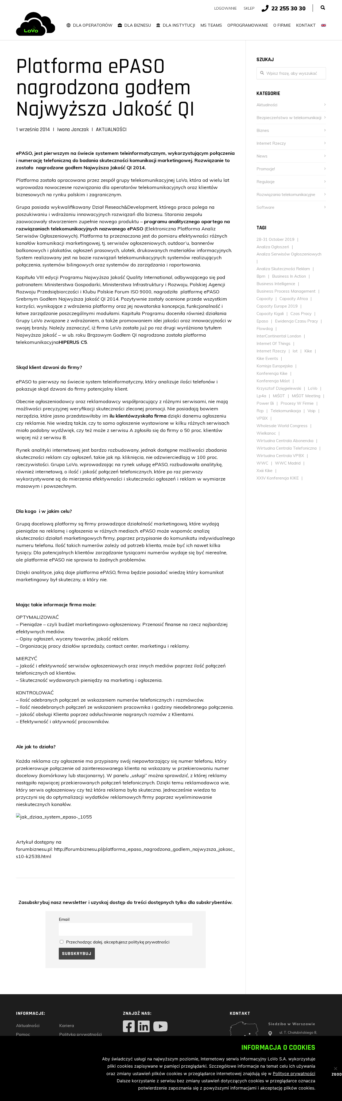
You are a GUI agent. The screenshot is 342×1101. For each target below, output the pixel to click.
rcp (260, 410)
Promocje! (265, 168)
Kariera (66, 1025)
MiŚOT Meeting (306, 395)
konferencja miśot (273, 380)
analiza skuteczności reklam (283, 268)
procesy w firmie (297, 403)
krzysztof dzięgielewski (278, 388)
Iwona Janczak (73, 129)
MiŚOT (279, 395)
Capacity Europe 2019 (277, 306)
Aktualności (111, 129)
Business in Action (289, 276)
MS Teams (211, 25)
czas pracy (301, 313)
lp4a (261, 395)
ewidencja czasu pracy (296, 321)
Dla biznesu (137, 25)
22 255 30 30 (288, 8)
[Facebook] (129, 1027)
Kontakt (306, 25)
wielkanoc (266, 433)
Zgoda (333, 1074)
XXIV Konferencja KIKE (277, 478)
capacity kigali (270, 313)
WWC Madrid (288, 463)
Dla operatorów (92, 25)
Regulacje (265, 181)
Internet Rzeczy (271, 143)
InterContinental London (278, 336)
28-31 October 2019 (275, 239)
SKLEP (249, 8)
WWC (262, 463)
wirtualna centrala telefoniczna (286, 448)
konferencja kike (271, 373)
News (261, 156)
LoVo (312, 388)
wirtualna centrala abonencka (284, 440)
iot (295, 350)
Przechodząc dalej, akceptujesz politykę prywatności (117, 942)
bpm (260, 276)
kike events (267, 358)
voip (312, 410)
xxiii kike (264, 470)
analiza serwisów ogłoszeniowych (288, 254)
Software (265, 207)
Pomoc (23, 1034)
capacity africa (293, 298)
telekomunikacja (285, 410)
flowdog (264, 328)
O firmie (282, 25)
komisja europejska (274, 365)
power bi (265, 403)
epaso (262, 321)
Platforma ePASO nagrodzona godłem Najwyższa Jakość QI (105, 88)
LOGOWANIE (225, 8)
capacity (264, 298)
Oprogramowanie (247, 25)
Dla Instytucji (179, 25)
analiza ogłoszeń (272, 246)
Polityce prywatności (294, 1073)
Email (64, 919)
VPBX (262, 418)
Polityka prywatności (80, 1034)
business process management (286, 291)
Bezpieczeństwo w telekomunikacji (288, 117)
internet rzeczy (271, 350)
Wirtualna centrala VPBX (280, 455)
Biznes (262, 130)
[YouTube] (160, 1027)
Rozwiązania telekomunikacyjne (285, 194)
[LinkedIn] (144, 1027)
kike (308, 350)
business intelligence (275, 283)
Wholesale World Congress (282, 425)
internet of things (273, 343)
